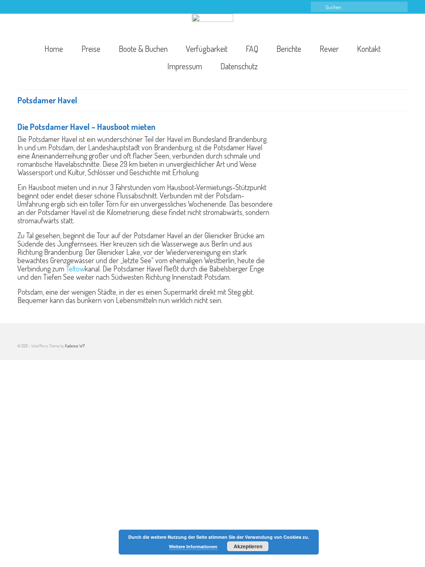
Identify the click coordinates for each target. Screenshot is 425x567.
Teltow (75, 268)
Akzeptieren (248, 546)
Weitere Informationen (193, 546)
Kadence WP (75, 345)
